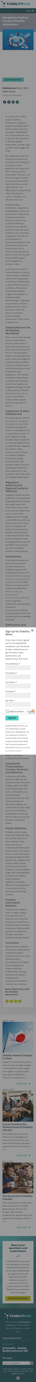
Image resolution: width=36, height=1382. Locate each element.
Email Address (13, 663)
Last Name (11, 682)
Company (11, 691)
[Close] (32, 630)
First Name (11, 673)
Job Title (10, 700)
